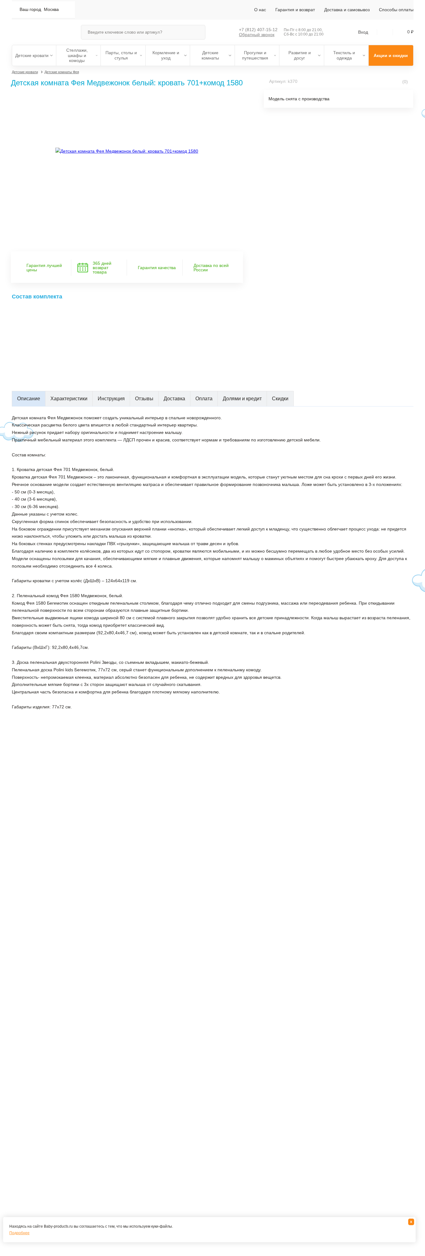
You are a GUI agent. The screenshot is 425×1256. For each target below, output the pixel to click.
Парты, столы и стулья (121, 55)
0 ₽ (410, 31)
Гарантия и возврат (295, 9)
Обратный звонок (256, 34)
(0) (404, 81)
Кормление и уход (165, 55)
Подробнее (19, 1233)
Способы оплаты (396, 9)
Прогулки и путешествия (255, 55)
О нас (260, 9)
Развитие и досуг (299, 55)
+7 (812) (258, 29)
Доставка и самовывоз (347, 9)
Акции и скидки (391, 55)
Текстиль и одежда (344, 55)
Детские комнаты (210, 55)
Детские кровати (32, 55)
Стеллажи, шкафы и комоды (77, 55)
